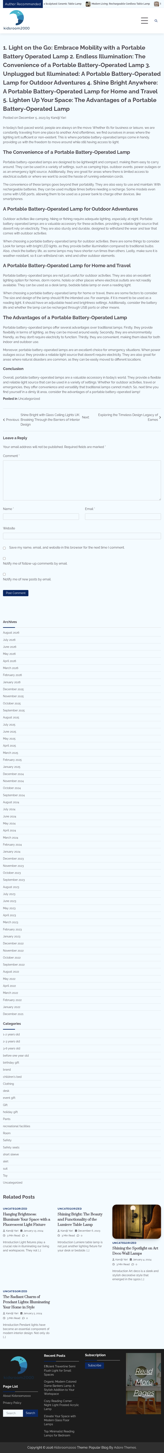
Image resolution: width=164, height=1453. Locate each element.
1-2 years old (11, 1034)
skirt (5, 1161)
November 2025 (13, 696)
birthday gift (11, 1062)
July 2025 (9, 724)
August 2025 (11, 717)
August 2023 (11, 887)
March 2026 (10, 668)
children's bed (12, 1076)
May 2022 (9, 978)
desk (6, 1090)
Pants (6, 1119)
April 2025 (9, 745)
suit (5, 1168)
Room (7, 1133)
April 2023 (9, 915)
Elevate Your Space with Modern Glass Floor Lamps (60, 1420)
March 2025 (10, 752)
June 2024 (9, 816)
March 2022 (10, 992)
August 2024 (11, 802)
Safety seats (11, 1147)
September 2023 (14, 879)
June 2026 (9, 646)
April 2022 (9, 985)
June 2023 (9, 901)
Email (90, 509)
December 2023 (13, 858)
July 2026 (9, 639)
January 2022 (11, 1007)
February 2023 (12, 929)
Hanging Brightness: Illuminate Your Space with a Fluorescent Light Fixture (26, 1219)
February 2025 (12, 759)
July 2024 (9, 809)
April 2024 (9, 830)
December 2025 (13, 689)
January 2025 (11, 766)
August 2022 (11, 971)
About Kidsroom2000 (17, 1395)
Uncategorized (29, 399)
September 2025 (14, 710)
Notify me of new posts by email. (27, 579)
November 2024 (13, 781)
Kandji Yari (58, 118)
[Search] (156, 21)
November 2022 (13, 950)
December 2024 (13, 774)
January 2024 (11, 851)
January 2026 (11, 682)
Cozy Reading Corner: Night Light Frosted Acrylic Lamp (61, 1405)
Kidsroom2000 (65, 1447)
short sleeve (11, 1154)
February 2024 (12, 844)
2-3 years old (11, 1041)
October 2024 (12, 788)
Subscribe (94, 1365)
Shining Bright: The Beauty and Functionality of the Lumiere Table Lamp (80, 1219)
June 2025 (9, 731)
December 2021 (13, 1014)
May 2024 (9, 823)
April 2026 (9, 661)
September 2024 (14, 795)
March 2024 (10, 837)
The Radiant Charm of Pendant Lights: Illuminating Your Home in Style (26, 1302)
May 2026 (9, 653)
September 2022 (14, 964)
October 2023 (12, 872)
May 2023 (9, 908)
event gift (9, 1097)
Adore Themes (125, 1447)
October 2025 (12, 703)
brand (7, 1069)
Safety (7, 1140)
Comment (11, 456)
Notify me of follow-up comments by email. (35, 563)
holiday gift (10, 1112)
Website (9, 528)
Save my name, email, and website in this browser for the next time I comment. (67, 547)
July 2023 (9, 894)
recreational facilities (16, 1126)
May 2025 (9, 738)
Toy (5, 1175)
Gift (5, 1105)
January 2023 (11, 936)
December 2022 (13, 943)
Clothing (8, 1083)
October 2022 (12, 957)
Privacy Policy (12, 1402)
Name (8, 509)
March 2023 (10, 922)
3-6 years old (11, 1048)
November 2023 (13, 865)
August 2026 (11, 632)
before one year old (16, 1055)
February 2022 (12, 1000)
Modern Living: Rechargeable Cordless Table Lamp (91, 4)
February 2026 (12, 675)
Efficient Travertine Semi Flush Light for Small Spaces (59, 1370)
